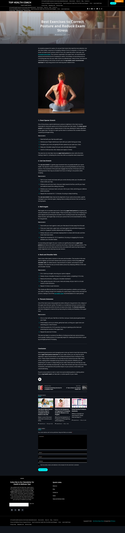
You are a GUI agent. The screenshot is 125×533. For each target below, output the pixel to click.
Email (40, 456)
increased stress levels (44, 54)
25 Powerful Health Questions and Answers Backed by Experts (55, 1)
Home (91, 3)
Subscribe (113, 3)
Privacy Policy (44, 5)
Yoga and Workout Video (59, 499)
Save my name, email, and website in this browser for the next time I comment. (59, 465)
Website (41, 461)
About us (78, 1)
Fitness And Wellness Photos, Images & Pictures (52, 3)
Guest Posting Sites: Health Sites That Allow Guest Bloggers (75, 3)
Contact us (55, 492)
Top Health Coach (20, 2)
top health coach (59, 293)
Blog (82, 1)
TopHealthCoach (59, 34)
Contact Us (87, 1)
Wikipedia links (52, 5)
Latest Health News (97, 3)
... (41, 420)
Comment (41, 436)
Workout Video (59, 5)
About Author (72, 1)
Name (40, 452)
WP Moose (112, 521)
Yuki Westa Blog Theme (98, 521)
